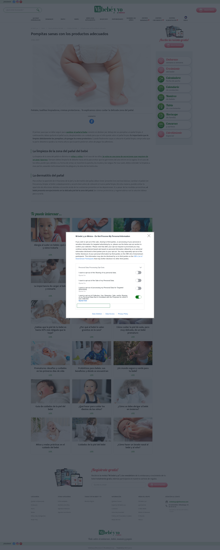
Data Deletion (97, 314)
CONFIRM (93, 305)
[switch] (138, 272)
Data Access (110, 314)
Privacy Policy (123, 314)
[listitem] (110, 267)
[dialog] (110, 275)
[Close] (149, 236)
